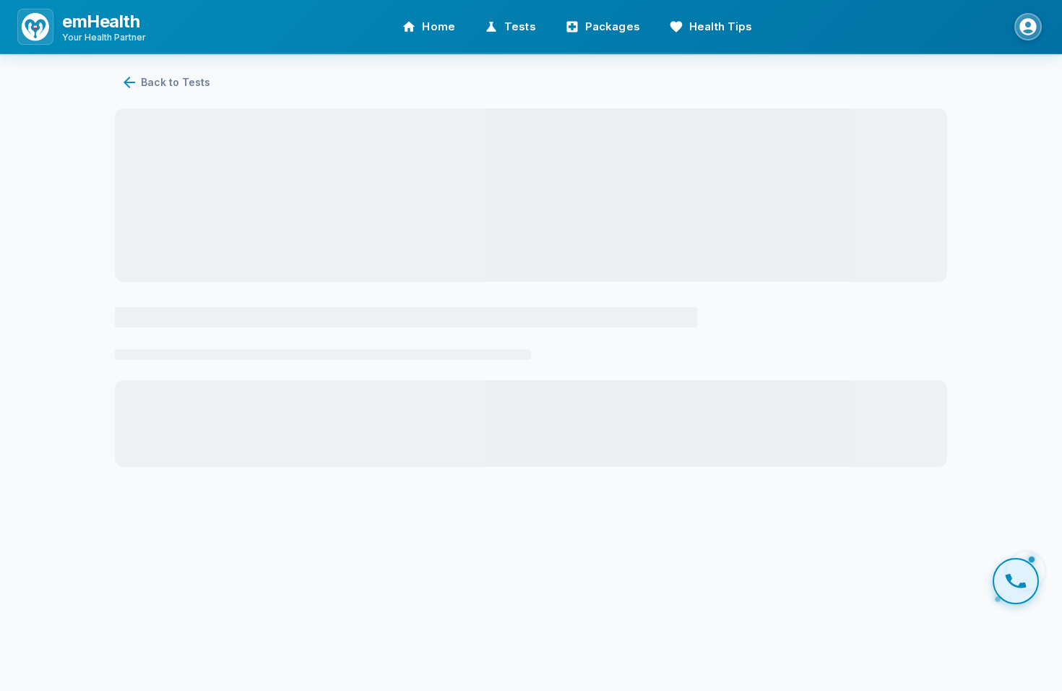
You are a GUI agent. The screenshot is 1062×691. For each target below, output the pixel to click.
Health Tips (721, 26)
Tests (520, 26)
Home (438, 26)
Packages (612, 26)
